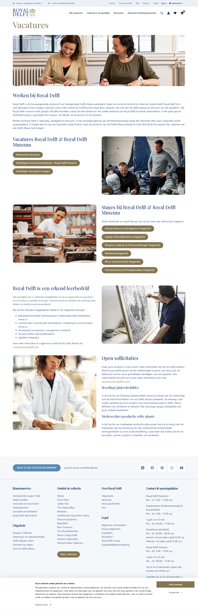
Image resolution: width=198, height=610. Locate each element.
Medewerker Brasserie (28, 154)
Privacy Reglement (111, 529)
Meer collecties (68, 554)
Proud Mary (63, 500)
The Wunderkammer (67, 531)
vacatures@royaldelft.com (116, 381)
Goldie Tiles (63, 503)
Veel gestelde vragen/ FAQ (26, 496)
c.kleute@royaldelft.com (26, 347)
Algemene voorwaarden (114, 525)
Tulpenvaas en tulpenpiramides (29, 537)
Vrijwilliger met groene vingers (33, 171)
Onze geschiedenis (111, 503)
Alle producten (76, 13)
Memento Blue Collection (70, 543)
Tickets (156, 3)
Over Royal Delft (125, 3)
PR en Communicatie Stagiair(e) (122, 261)
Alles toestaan (175, 584)
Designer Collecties (22, 533)
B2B (137, 3)
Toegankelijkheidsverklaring (115, 544)
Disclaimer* (107, 537)
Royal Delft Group (111, 540)
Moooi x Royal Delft (67, 535)
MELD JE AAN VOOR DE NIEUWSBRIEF (36, 467)
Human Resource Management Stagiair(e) (128, 228)
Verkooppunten (21, 507)
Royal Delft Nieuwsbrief (25, 515)
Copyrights (107, 533)
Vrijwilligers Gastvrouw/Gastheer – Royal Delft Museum (46, 163)
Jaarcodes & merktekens (25, 511)
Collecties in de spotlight (98, 13)
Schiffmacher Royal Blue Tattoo (73, 515)
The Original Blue (66, 507)
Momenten (119, 13)
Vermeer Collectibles (67, 539)
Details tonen (41, 605)
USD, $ (164, 3)
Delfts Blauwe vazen (23, 540)
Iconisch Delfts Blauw (24, 548)
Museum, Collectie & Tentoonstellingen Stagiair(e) (132, 245)
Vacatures (107, 500)
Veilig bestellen (20, 500)
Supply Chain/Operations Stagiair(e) (125, 237)
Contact (112, 3)
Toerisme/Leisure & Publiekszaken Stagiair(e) (129, 270)
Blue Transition (64, 527)
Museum (146, 3)
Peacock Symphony (67, 519)
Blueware (62, 511)
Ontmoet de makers (23, 544)
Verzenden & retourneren (26, 503)
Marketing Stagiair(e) (116, 253)
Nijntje (60, 496)
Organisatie (107, 496)
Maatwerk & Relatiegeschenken (142, 13)
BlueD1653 (62, 523)
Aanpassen (174, 592)
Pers (104, 507)
